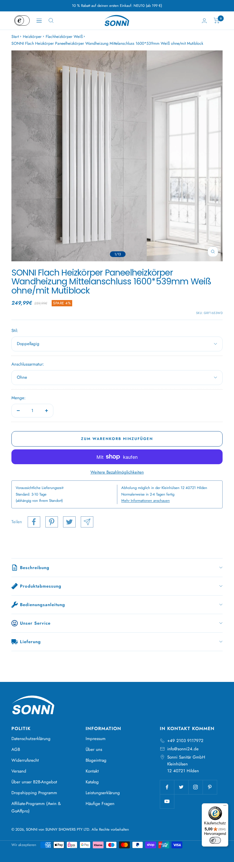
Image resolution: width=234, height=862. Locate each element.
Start (15, 36)
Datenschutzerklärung (31, 738)
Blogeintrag (96, 760)
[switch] (215, 840)
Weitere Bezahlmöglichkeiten (117, 472)
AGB (15, 749)
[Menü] (224, 806)
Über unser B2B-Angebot (34, 782)
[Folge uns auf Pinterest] (210, 787)
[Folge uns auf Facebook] (167, 787)
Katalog (92, 782)
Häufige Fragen (100, 803)
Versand (18, 771)
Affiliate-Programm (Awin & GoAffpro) (36, 807)
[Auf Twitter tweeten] (69, 521)
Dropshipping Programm (34, 793)
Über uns (94, 749)
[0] (217, 20)
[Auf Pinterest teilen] (51, 521)
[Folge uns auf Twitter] (181, 787)
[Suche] (51, 20)
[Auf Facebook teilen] (34, 521)
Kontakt (92, 771)
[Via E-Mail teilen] (87, 521)
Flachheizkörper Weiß (64, 36)
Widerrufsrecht (25, 760)
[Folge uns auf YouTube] (167, 801)
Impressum (96, 738)
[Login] (204, 20)
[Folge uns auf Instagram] (195, 787)
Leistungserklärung (103, 793)
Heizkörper (32, 36)
